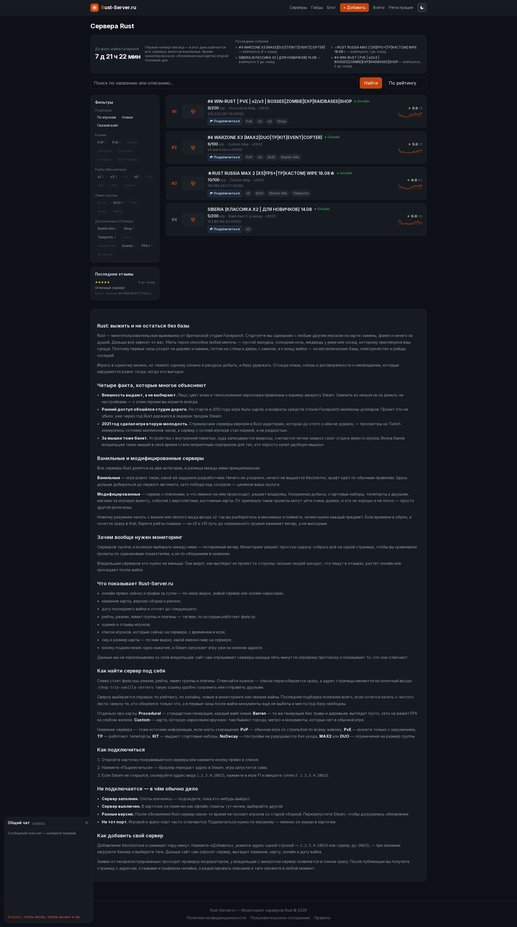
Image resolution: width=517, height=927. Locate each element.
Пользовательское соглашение (280, 917)
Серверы (298, 7)
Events (128, 246)
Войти (379, 7)
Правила (322, 917)
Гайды (317, 7)
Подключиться (227, 121)
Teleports (106, 237)
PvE (116, 142)
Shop (129, 228)
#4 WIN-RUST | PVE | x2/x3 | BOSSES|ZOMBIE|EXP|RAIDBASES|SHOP (366, 59)
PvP (101, 142)
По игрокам (106, 117)
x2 (100, 177)
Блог (331, 7)
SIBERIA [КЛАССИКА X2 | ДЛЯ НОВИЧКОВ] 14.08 (277, 57)
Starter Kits (107, 228)
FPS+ (147, 246)
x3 (113, 177)
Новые (127, 117)
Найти (371, 83)
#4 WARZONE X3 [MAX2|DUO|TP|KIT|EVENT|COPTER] (282, 47)
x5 (137, 177)
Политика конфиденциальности (216, 917)
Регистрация (401, 7)
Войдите (15, 917)
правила (38, 823)
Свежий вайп (107, 125)
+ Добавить (354, 7)
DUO (118, 203)
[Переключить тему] (422, 7)
